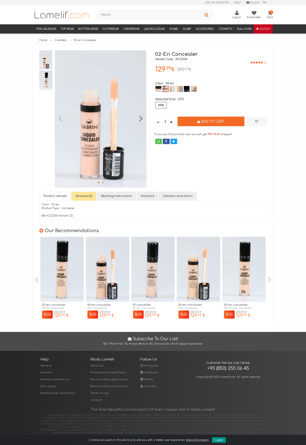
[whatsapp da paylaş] (158, 141)
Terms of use (99, 393)
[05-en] (187, 89)
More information (197, 440)
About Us (96, 365)
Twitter (148, 379)
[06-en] (194, 89)
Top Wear (67, 28)
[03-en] (172, 89)
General (46, 365)
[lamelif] (61, 15)
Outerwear (110, 28)
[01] (158, 89)
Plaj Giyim (244, 28)
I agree (219, 440)
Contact (96, 400)
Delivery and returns (55, 379)
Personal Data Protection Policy (109, 386)
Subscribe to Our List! (153, 341)
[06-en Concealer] (107, 269)
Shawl (173, 28)
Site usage (48, 386)
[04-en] (180, 89)
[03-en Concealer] (62, 269)
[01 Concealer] (153, 269)
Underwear (131, 28)
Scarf (187, 28)
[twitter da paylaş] (173, 141)
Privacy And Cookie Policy (108, 372)
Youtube (149, 386)
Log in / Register (217, 2)
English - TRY (258, 2)
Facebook (150, 372)
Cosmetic (226, 28)
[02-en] (165, 89)
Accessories (205, 28)
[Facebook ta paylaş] (166, 141)
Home (43, 40)
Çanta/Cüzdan (154, 28)
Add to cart (212, 121)
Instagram (150, 365)
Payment (46, 372)
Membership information (58, 393)
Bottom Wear (88, 28)
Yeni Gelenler (46, 28)
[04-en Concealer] (198, 269)
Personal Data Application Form (109, 379)
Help (237, 2)
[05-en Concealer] (244, 269)
